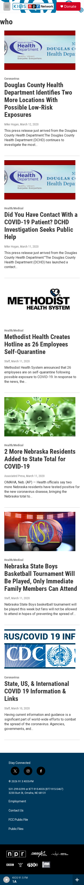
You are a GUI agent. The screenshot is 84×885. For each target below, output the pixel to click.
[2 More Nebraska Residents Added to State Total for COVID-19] (39, 416)
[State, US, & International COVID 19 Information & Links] (39, 649)
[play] (6, 880)
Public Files (16, 829)
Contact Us (16, 810)
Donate (70, 6)
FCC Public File (18, 819)
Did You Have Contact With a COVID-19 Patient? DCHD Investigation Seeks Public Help (41, 226)
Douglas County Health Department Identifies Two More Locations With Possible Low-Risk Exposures (38, 99)
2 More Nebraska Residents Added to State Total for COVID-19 (40, 459)
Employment (17, 801)
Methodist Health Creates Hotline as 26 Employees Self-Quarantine (37, 344)
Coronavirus (11, 78)
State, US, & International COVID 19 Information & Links (36, 691)
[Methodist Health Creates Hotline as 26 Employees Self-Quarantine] (39, 302)
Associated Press (14, 476)
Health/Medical (13, 208)
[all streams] (78, 879)
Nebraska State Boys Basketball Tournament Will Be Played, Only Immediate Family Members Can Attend (40, 577)
